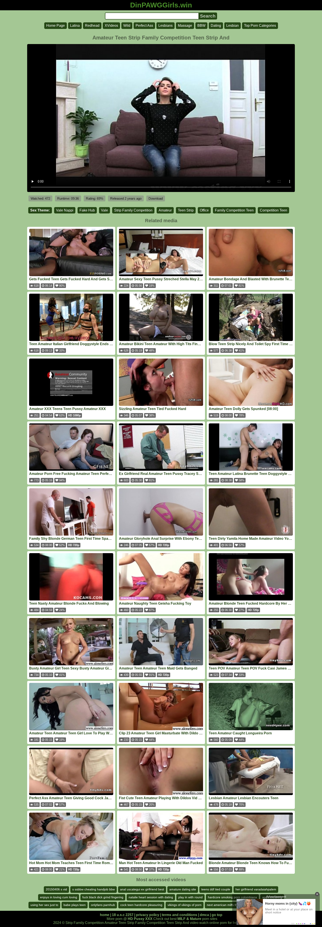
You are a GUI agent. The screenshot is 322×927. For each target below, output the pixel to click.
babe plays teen (75, 905)
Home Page (55, 25)
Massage (185, 25)
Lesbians (165, 25)
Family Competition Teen (234, 210)
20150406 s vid (56, 889)
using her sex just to (44, 905)
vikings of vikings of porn (185, 905)
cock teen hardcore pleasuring (141, 905)
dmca (204, 915)
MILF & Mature (189, 919)
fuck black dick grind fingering (102, 897)
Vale (104, 210)
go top (217, 915)
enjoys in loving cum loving (58, 897)
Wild (126, 25)
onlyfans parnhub (103, 905)
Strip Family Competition (133, 210)
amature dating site (182, 889)
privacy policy (147, 915)
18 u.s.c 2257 (122, 915)
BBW (201, 25)
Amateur (165, 210)
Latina (75, 25)
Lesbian (232, 25)
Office (204, 210)
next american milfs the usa (226, 905)
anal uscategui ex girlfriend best (142, 889)
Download (156, 198)
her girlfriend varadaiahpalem (255, 889)
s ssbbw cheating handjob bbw (93, 889)
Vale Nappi (64, 210)
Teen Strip (186, 210)
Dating (216, 25)
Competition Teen (273, 210)
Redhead (92, 25)
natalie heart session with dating (151, 897)
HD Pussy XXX (140, 919)
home (104, 915)
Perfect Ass (144, 25)
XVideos (111, 25)
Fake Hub (87, 210)
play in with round (190, 897)
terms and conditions (179, 915)
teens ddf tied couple (215, 889)
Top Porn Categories (260, 25)
